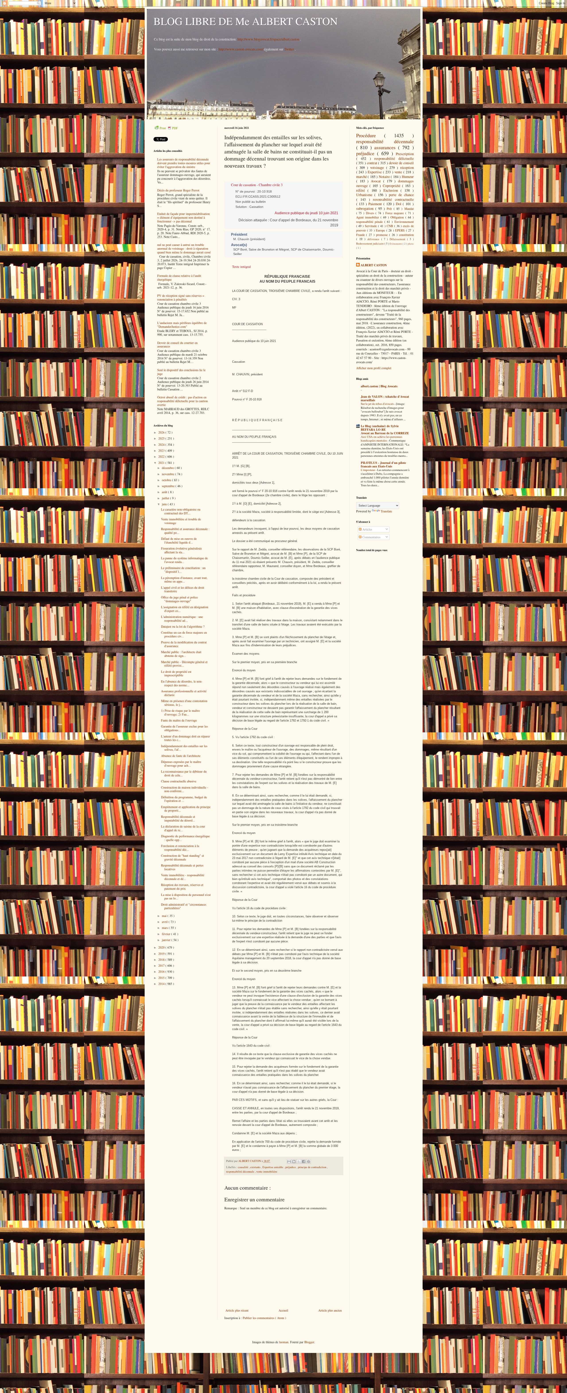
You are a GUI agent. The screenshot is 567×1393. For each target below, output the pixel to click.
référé (361, 190)
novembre (168, 474)
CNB (390, 226)
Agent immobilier (368, 217)
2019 (161, 953)
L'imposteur (368, 470)
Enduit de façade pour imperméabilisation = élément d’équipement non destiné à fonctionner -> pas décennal (183, 217)
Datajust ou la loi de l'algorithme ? (182, 626)
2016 (161, 971)
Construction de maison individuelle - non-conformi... (184, 789)
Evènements (396, 243)
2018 (161, 959)
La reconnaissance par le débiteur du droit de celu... (184, 773)
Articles (366, 529)
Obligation (397, 217)
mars (165, 928)
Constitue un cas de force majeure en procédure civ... (184, 634)
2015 (161, 978)
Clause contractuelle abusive (178, 781)
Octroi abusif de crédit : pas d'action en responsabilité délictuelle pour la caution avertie (182, 401)
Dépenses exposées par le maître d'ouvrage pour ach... (181, 764)
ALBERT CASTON (374, 265)
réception (407, 167)
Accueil (283, 1310)
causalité (243, 1167)
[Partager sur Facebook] (303, 1161)
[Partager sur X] (299, 1161)
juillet (166, 498)
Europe (381, 230)
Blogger (309, 1342)
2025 (161, 438)
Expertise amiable (273, 1167)
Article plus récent (237, 1310)
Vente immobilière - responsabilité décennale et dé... (182, 877)
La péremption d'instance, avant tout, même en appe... (184, 580)
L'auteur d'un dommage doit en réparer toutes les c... (185, 738)
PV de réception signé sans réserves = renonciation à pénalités (180, 297)
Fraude (361, 235)
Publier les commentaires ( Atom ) (264, 1318)
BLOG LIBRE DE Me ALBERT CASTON (245, 21)
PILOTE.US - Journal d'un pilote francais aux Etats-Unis (383, 464)
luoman (283, 1342)
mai (164, 916)
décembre (168, 468)
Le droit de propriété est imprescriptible (176, 673)
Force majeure (395, 213)
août (165, 492)
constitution (406, 235)
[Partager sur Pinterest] (308, 1161)
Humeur (408, 176)
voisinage (378, 167)
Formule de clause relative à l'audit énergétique (179, 278)
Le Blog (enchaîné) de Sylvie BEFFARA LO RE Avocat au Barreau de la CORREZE (385, 429)
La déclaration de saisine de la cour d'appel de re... (183, 828)
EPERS (400, 230)
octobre (167, 480)
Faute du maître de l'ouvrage (179, 720)
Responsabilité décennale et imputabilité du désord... (178, 818)
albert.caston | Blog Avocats (379, 386)
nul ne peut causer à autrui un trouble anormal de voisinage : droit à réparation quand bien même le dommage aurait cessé (184, 248)
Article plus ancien (330, 1310)
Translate (386, 511)
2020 (161, 947)
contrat (372, 162)
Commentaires (370, 537)
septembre (168, 486)
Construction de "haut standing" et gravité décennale (182, 857)
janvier (166, 940)
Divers (371, 213)
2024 (161, 444)
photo (411, 243)
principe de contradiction (312, 1167)
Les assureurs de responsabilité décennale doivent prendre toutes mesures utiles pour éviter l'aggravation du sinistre (183, 163)
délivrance (374, 239)
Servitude (371, 226)
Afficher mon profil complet (373, 368)
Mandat (409, 208)
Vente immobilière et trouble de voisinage (181, 521)
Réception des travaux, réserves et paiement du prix (182, 887)
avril (165, 922)
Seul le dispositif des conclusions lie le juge (181, 372)
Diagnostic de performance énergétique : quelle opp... (185, 838)
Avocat (377, 180)
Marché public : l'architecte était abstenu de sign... (181, 654)
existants (255, 1167)
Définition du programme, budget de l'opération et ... (184, 799)
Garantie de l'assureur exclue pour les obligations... (184, 728)
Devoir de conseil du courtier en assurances (177, 345)
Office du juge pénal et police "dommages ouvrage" (179, 599)
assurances (386, 147)
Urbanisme (365, 194)
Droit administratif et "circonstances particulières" (183, 906)
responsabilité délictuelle (394, 158)
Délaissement (398, 239)
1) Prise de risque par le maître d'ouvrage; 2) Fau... (180, 712)
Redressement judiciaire (370, 243)
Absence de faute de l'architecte (180, 756)
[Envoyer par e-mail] (289, 1161)
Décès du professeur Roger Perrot (178, 190)
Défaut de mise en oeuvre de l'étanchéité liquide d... (179, 540)
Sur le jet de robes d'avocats (377, 404)
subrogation (365, 208)
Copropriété (392, 185)
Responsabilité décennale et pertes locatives (182, 867)
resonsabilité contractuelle (393, 199)
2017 (161, 965)
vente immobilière (266, 1171)
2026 (161, 432)
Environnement (404, 222)
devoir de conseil (401, 162)
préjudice (291, 1167)
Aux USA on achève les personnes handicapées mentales (381, 438)
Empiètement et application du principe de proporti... (185, 809)
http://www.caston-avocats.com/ (241, 49)
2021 (161, 463)
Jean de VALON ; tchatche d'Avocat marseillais (385, 398)
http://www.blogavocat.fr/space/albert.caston (268, 39)
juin (165, 504)
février (166, 934)
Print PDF (169, 128)
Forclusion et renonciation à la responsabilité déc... (180, 848)
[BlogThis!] (294, 1161)
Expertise (375, 171)
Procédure (370, 135)
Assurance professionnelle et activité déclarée (183, 693)
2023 (161, 450)
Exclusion (391, 190)
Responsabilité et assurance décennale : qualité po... (185, 531)
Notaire (385, 176)
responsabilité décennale (240, 1171)
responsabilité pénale (370, 222)
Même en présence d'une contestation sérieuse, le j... (184, 703)
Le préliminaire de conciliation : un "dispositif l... (183, 570)
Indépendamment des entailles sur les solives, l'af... (184, 748)
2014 (161, 984)
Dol (399, 203)
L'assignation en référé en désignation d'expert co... (184, 609)
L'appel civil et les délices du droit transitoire (182, 589)
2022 (161, 456)
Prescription (405, 153)
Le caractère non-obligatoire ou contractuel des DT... (180, 511)
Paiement (375, 203)
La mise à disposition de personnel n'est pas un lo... (186, 897)
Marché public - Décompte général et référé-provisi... (184, 664)
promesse (382, 235)
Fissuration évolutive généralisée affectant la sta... (181, 550)
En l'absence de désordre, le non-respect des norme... (181, 683)
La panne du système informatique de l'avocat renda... (184, 560)
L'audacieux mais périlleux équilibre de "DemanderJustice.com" (182, 325)
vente (398, 171)
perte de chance (401, 194)
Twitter (289, 49)
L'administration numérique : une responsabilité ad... (182, 619)
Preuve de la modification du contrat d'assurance (184, 644)
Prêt (390, 208)
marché (362, 176)
